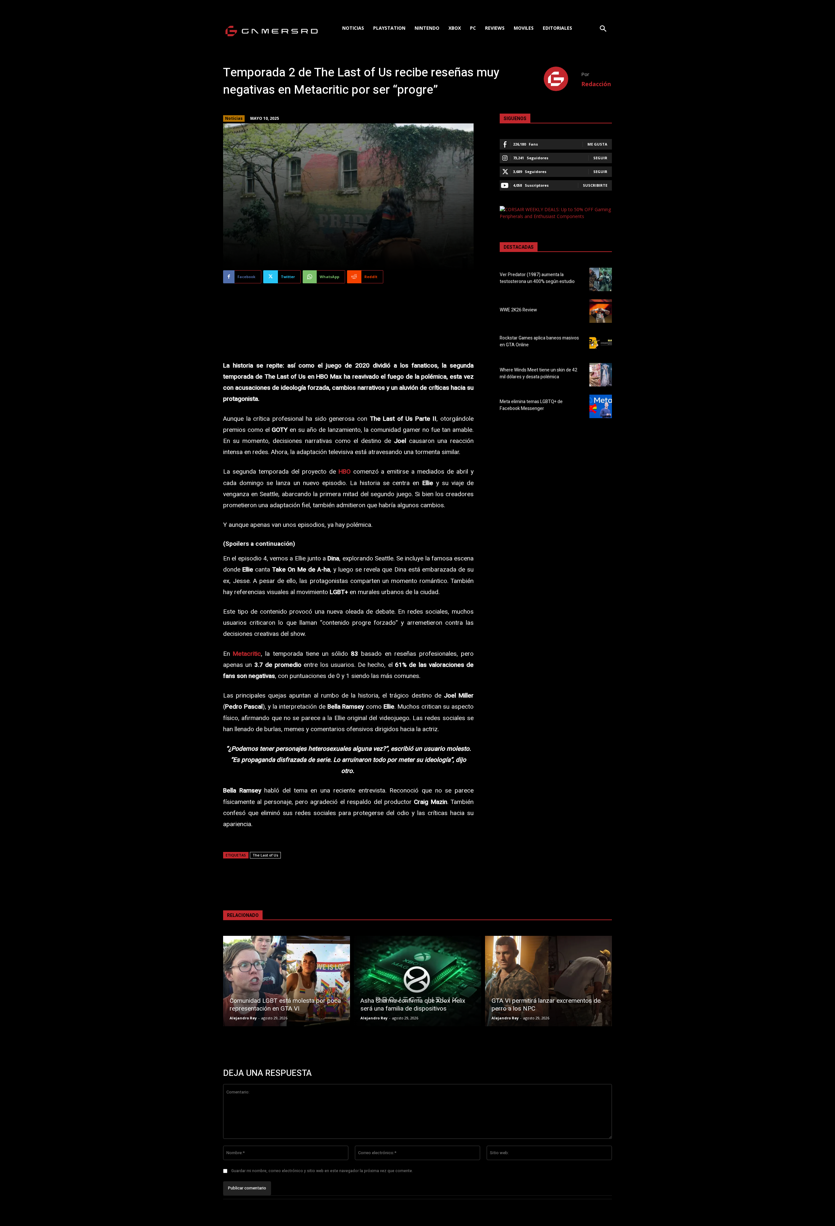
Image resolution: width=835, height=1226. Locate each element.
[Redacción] (562, 79)
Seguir (600, 157)
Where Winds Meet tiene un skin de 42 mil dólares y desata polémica (538, 373)
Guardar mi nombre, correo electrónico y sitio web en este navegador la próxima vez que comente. (322, 1171)
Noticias (234, 118)
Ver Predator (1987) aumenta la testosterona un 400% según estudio (537, 278)
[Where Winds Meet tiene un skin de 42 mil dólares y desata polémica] (600, 374)
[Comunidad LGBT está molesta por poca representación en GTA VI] (286, 981)
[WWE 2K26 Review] (600, 311)
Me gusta (597, 144)
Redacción (596, 84)
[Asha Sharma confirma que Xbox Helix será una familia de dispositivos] (417, 981)
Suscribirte (595, 185)
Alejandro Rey (243, 1017)
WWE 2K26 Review (518, 309)
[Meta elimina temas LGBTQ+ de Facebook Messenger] (600, 406)
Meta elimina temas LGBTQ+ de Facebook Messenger (531, 405)
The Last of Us (265, 855)
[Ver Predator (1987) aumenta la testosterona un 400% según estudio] (600, 279)
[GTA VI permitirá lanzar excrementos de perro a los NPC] (548, 981)
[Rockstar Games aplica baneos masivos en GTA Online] (600, 342)
